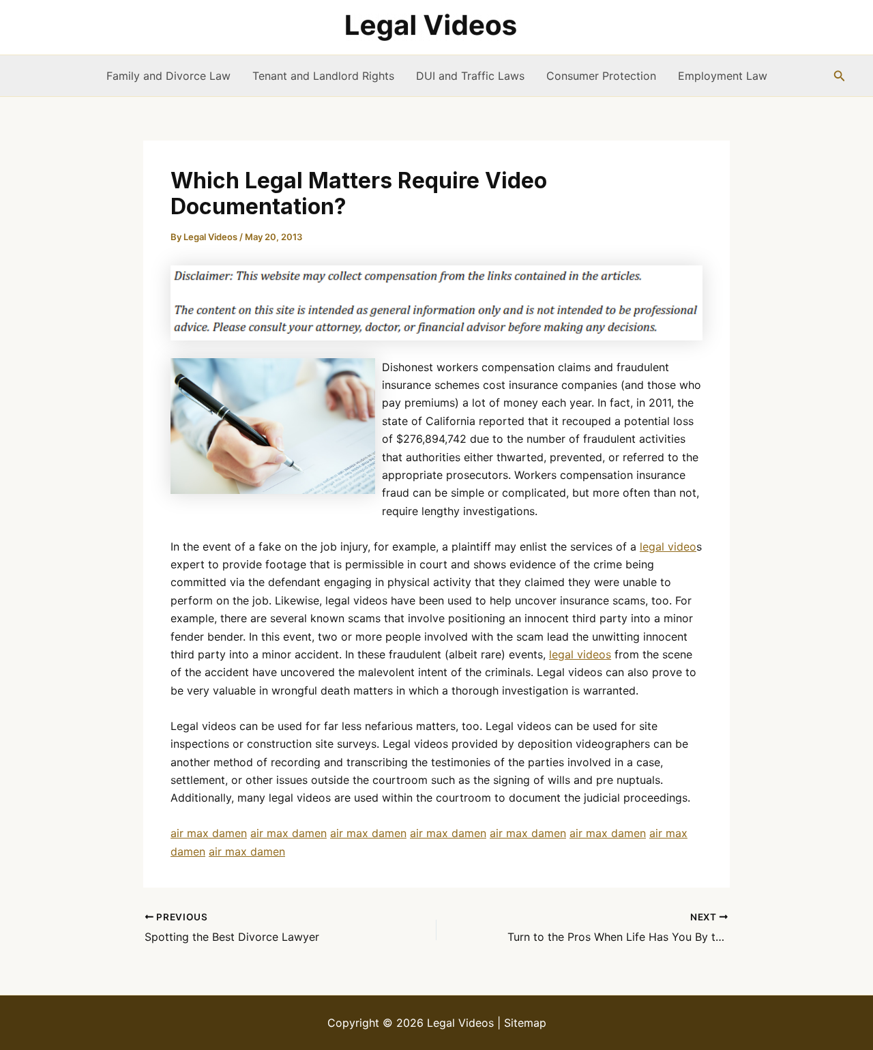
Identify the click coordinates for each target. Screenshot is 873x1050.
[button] (839, 76)
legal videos (580, 654)
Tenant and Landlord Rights (323, 76)
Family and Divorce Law (168, 76)
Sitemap (525, 1023)
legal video (668, 546)
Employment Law (722, 76)
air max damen (209, 833)
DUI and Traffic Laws (470, 76)
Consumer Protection (601, 76)
